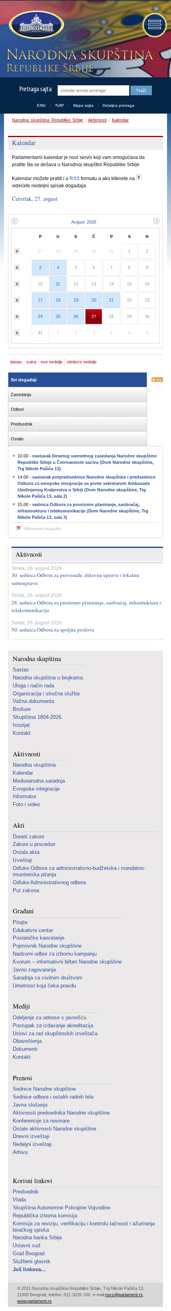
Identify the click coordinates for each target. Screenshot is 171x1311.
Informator (24, 796)
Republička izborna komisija (45, 1216)
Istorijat (21, 725)
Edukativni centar (33, 930)
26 (76, 316)
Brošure (22, 709)
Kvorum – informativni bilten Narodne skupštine (67, 962)
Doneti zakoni (28, 837)
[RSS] (157, 380)
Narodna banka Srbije (37, 1237)
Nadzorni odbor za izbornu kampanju (55, 954)
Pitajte (20, 922)
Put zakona (26, 890)
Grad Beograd (29, 1253)
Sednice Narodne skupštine (44, 1089)
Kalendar (120, 120)
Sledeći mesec (156, 221)
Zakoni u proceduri (34, 844)
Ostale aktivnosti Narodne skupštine (54, 1129)
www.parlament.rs (34, 1301)
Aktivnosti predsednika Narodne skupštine (61, 1113)
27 (93, 316)
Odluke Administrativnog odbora (49, 882)
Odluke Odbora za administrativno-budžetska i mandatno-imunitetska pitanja (79, 871)
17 (40, 300)
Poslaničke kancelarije (38, 938)
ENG (41, 105)
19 (76, 300)
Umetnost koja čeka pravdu (44, 986)
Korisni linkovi (32, 1181)
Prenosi (22, 1078)
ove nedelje (51, 361)
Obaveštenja (27, 1041)
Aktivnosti (97, 120)
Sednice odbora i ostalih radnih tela (53, 1097)
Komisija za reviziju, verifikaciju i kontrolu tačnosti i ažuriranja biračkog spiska (84, 1227)
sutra (31, 361)
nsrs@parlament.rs (124, 1294)
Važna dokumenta (33, 701)
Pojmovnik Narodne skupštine (47, 946)
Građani (23, 911)
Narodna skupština (37, 659)
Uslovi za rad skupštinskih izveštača (55, 1033)
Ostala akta (26, 852)
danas (16, 361)
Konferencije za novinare (41, 1121)
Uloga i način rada (33, 686)
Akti (19, 825)
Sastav (21, 670)
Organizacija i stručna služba (46, 694)
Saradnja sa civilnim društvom (47, 978)
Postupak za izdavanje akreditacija (53, 1025)
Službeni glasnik (32, 1261)
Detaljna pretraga (118, 105)
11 (58, 283)
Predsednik (26, 1192)
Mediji (21, 1006)
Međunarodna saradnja (39, 781)
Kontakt (22, 733)
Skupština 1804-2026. (38, 717)
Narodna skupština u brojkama (48, 678)
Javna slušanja (30, 1105)
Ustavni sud (26, 1245)
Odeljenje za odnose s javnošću (49, 1018)
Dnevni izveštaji (31, 1136)
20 (93, 300)
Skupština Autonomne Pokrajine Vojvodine (61, 1208)
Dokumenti (25, 1049)
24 (40, 316)
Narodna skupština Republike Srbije (47, 120)
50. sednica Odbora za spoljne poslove (53, 629)
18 (58, 300)
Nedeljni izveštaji (32, 1144)
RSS (75, 178)
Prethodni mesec (14, 221)
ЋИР (59, 105)
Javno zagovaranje (34, 970)
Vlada (19, 1200)
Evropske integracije (36, 789)
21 (111, 300)
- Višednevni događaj (40, 528)
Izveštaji (22, 860)
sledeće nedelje (82, 361)
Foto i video (26, 804)
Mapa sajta (83, 105)
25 (58, 316)
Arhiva (20, 1152)
